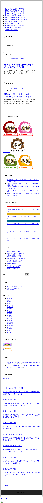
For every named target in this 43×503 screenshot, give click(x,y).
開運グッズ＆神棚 (11, 30)
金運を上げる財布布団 (13, 288)
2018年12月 (10, 322)
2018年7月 (9, 330)
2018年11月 (10, 324)
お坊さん (20, 367)
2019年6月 (9, 312)
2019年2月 (9, 318)
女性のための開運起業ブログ (14, 286)
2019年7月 (9, 310)
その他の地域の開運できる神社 (16, 17)
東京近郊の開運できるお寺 (14, 15)
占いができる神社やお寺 (13, 21)
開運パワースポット (12, 23)
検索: (4, 274)
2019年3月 (9, 317)
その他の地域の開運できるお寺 (16, 19)
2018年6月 (9, 332)
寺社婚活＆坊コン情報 (13, 28)
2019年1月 (9, 320)
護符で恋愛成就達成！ (13, 290)
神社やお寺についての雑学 (14, 25)
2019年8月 (9, 308)
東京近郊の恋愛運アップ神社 (15, 11)
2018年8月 (9, 329)
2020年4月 (9, 300)
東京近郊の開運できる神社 (14, 13)
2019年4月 (9, 315)
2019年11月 (10, 307)
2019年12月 (10, 305)
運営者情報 (6, 378)
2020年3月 (9, 302)
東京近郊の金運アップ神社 (14, 9)
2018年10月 (10, 325)
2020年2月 (9, 303)
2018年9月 (9, 327)
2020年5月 (9, 298)
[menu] (39, 3)
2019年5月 (9, 313)
